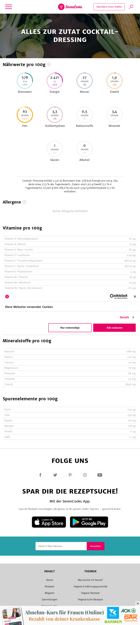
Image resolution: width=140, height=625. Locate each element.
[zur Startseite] (70, 6)
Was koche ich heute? (90, 580)
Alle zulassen (114, 327)
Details (124, 317)
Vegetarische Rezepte (90, 599)
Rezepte (49, 586)
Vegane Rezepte (90, 593)
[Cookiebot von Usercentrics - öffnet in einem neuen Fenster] (112, 296)
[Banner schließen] (135, 296)
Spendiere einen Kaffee (109, 6)
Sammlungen (49, 599)
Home (49, 580)
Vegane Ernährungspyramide (90, 586)
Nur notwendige (70, 327)
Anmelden (95, 546)
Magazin (49, 593)
